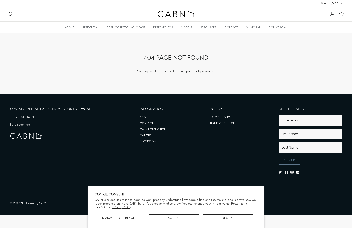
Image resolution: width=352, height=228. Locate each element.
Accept (174, 218)
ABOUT (69, 27)
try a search (206, 71)
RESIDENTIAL (90, 27)
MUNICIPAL (253, 27)
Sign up (289, 160)
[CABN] (176, 14)
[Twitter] (9, 3)
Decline (228, 218)
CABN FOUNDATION (153, 129)
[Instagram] (21, 3)
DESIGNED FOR (163, 27)
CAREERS (146, 135)
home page (186, 71)
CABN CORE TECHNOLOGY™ (125, 27)
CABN (22, 203)
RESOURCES (208, 27)
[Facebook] (15, 3)
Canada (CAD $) (330, 3)
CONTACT (231, 27)
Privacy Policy (121, 207)
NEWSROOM (148, 141)
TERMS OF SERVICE (222, 123)
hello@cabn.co (20, 124)
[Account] (331, 14)
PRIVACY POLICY (220, 117)
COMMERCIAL (277, 27)
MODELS (186, 27)
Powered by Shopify (36, 203)
